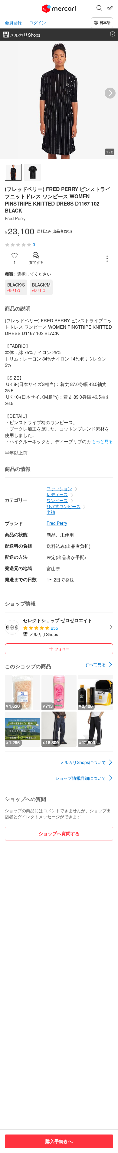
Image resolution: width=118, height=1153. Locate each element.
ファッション (59, 488)
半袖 (51, 512)
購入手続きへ (59, 1141)
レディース (57, 494)
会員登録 (13, 22)
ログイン (37, 22)
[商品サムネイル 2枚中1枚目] (13, 172)
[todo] (110, 8)
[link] (99, 664)
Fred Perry (57, 523)
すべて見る (95, 664)
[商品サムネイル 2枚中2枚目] (32, 172)
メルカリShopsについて (83, 762)
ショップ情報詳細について (80, 778)
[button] (99, 8)
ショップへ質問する (59, 833)
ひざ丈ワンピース (63, 506)
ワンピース (57, 500)
